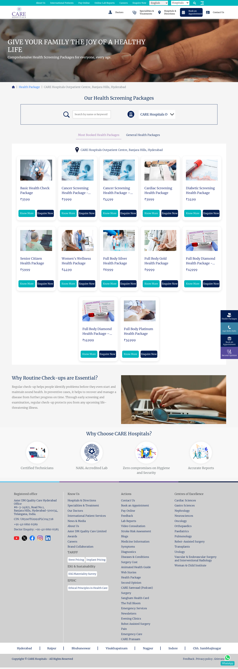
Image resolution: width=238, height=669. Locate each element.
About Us (40, 3)
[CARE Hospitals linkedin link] (49, 538)
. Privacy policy (204, 658)
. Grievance (219, 658)
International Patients (62, 3)
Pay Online (84, 3)
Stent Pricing (76, 559)
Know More (27, 213)
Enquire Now (139, 3)
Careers (124, 3)
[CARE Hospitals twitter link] (26, 538)
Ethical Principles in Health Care (88, 588)
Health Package (29, 87)
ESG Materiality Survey (82, 573)
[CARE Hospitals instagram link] (41, 538)
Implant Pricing (95, 559)
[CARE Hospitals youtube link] (18, 538)
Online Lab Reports (105, 3)
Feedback (189, 658)
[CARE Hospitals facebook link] (33, 538)
